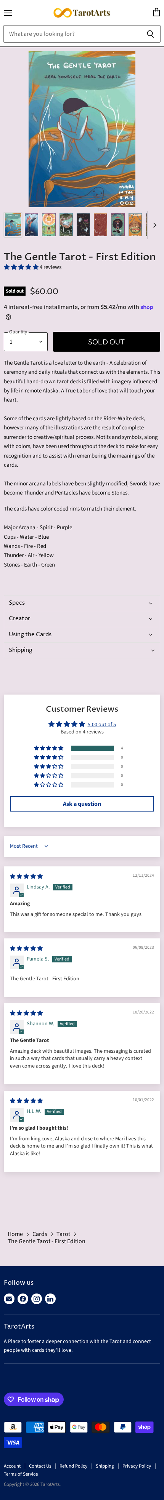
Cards (39, 1234)
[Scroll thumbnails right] (153, 225)
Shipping (105, 1466)
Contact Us (40, 1466)
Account (12, 1466)
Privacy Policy (136, 1466)
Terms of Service (21, 1474)
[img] (26, 876)
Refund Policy (73, 1466)
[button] (22, 267)
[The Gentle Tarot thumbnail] (13, 225)
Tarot (63, 1234)
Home (15, 1234)
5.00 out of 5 (102, 724)
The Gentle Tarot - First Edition (46, 1241)
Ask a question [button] (82, 804)
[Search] (150, 34)
